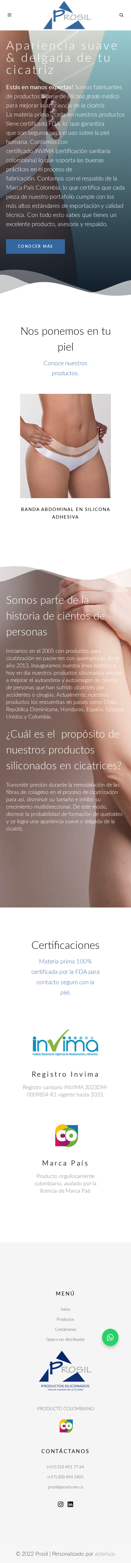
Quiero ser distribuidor (65, 1340)
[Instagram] (60, 1507)
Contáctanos (65, 1330)
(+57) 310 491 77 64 (65, 1467)
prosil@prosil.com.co (65, 1487)
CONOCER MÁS (35, 246)
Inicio (65, 1310)
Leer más (65, 446)
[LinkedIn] (70, 1507)
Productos (65, 1320)
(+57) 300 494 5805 (66, 1477)
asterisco (105, 1554)
